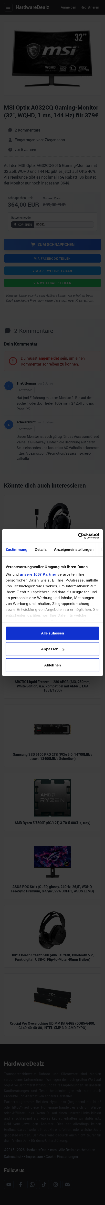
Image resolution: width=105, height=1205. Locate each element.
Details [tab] (41, 549)
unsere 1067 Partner (38, 574)
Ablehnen (52, 665)
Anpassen (49, 649)
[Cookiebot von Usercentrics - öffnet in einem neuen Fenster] (78, 536)
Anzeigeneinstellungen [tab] (74, 549)
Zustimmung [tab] (16, 549)
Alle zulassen (52, 633)
